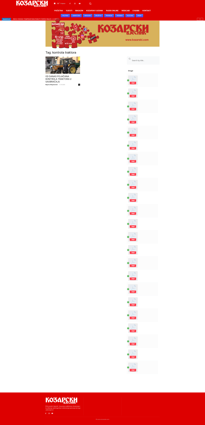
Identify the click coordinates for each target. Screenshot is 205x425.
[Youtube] (79, 3)
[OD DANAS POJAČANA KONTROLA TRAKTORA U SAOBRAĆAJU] (62, 65)
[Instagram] (75, 3)
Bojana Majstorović (51, 84)
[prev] (198, 19)
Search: (134, 60)
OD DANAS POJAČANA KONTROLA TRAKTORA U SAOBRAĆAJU (58, 79)
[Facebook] (70, 3)
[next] (201, 19)
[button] (90, 3)
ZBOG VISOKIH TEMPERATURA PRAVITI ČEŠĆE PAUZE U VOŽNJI (35, 19)
